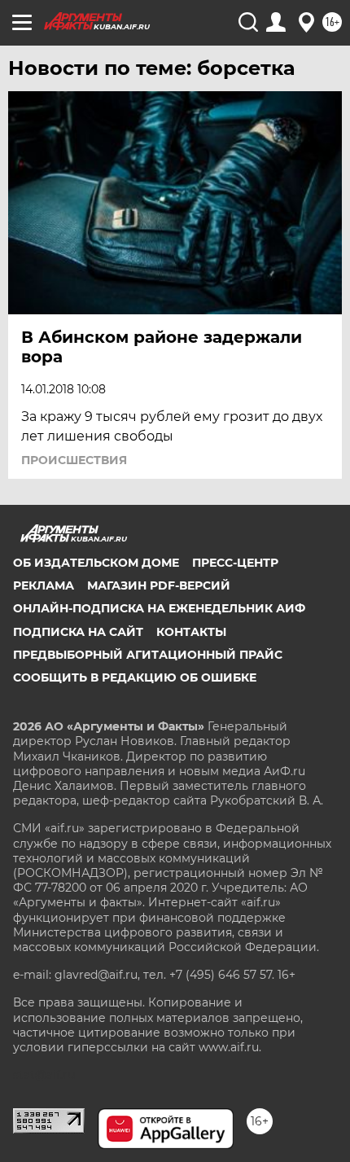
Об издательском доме (96, 562)
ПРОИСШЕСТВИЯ (74, 460)
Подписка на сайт (78, 632)
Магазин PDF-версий (158, 585)
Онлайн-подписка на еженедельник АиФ (159, 608)
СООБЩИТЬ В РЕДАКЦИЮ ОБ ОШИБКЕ (134, 677)
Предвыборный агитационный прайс (147, 654)
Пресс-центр (235, 562)
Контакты (191, 632)
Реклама (43, 585)
